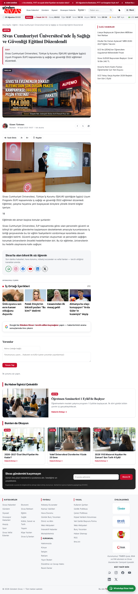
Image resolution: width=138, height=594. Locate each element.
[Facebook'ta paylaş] (77, 126)
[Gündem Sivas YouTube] (129, 572)
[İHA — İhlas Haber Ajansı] (121, 547)
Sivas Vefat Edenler (7, 533)
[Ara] (110, 10)
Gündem (45, 10)
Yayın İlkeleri (46, 560)
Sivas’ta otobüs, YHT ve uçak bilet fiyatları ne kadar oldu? (30, 3)
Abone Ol (126, 477)
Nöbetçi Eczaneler (49, 504)
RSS (75, 537)
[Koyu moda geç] (119, 10)
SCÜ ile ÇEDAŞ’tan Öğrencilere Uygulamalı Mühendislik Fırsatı (111, 51)
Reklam (44, 555)
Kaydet (39, 138)
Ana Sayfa (6, 25)
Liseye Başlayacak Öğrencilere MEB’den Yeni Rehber (115, 33)
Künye (44, 547)
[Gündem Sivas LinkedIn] (109, 579)
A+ (27, 138)
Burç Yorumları (80, 529)
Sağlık (23, 517)
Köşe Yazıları (26, 532)
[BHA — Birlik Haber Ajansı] (121, 521)
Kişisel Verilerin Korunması (85, 517)
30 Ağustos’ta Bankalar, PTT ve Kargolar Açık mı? (83, 3)
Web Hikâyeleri (47, 525)
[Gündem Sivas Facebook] (122, 572)
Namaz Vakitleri (48, 509)
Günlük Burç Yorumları (50, 517)
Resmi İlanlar (46, 568)
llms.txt (77, 541)
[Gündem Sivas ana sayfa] (12, 10)
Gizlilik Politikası (81, 509)
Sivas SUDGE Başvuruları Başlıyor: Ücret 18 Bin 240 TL (115, 59)
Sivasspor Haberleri (68, 10)
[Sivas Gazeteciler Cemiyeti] (121, 534)
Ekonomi (24, 504)
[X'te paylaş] (83, 126)
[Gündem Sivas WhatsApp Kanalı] (109, 572)
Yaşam (24, 528)
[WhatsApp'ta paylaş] (88, 126)
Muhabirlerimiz (47, 533)
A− (22, 138)
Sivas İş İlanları (27, 536)
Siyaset (54, 10)
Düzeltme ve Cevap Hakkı (52, 564)
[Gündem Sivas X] (116, 579)
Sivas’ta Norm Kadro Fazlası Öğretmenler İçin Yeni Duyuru (110, 68)
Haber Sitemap (80, 533)
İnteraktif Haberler (49, 529)
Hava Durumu (47, 513)
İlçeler (82, 10)
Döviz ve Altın (47, 521)
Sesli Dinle (11, 138)
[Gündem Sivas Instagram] (116, 572)
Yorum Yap (9, 365)
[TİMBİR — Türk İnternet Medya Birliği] (121, 508)
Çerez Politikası (80, 513)
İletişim (44, 551)
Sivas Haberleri (32, 10)
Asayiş (5, 524)
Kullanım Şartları (81, 504)
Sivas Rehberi (27, 509)
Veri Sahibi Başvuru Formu (85, 521)
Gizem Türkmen (16, 124)
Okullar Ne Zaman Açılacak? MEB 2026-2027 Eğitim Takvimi (115, 42)
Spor (4, 528)
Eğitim (15, 25)
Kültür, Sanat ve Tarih (28, 522)
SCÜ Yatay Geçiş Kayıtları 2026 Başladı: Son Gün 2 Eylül (114, 77)
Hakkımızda (46, 543)
